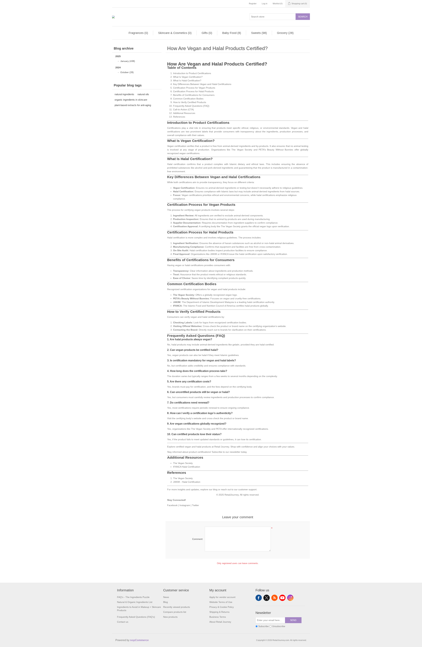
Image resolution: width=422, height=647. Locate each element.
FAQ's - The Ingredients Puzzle (133, 597)
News (166, 597)
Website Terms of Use (220, 602)
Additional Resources (184, 113)
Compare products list (174, 612)
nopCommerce (139, 640)
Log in (264, 3)
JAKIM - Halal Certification (186, 482)
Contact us (122, 621)
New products (170, 617)
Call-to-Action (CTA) (183, 109)
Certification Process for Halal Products (193, 91)
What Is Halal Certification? (187, 80)
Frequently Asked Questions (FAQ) (191, 106)
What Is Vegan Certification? (188, 77)
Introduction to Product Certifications (192, 73)
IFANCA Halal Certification (186, 466)
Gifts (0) (207, 33)
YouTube (282, 598)
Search (302, 16)
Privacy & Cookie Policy (221, 607)
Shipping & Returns (219, 612)
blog (215, 489)
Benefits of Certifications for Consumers (193, 95)
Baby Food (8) (231, 33)
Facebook (172, 505)
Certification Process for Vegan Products (194, 87)
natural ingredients (124, 94)
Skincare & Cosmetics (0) (175, 33)
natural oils (143, 94)
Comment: (197, 539)
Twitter (195, 505)
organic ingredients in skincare (131, 99)
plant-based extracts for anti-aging (133, 105)
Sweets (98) (259, 33)
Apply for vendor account (222, 597)
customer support (247, 489)
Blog (165, 602)
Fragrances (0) (138, 33)
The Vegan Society (183, 463)
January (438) (127, 61)
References (179, 116)
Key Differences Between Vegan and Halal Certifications (202, 84)
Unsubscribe (278, 626)
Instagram (185, 505)
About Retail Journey (220, 621)
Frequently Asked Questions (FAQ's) (136, 617)
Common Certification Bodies (188, 98)
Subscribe (217, 452)
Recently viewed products (176, 607)
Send (293, 620)
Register (252, 3)
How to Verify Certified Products (189, 102)
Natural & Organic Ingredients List (134, 602)
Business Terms (217, 617)
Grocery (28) (285, 33)
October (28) (127, 72)
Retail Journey (221, 446)
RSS (274, 598)
